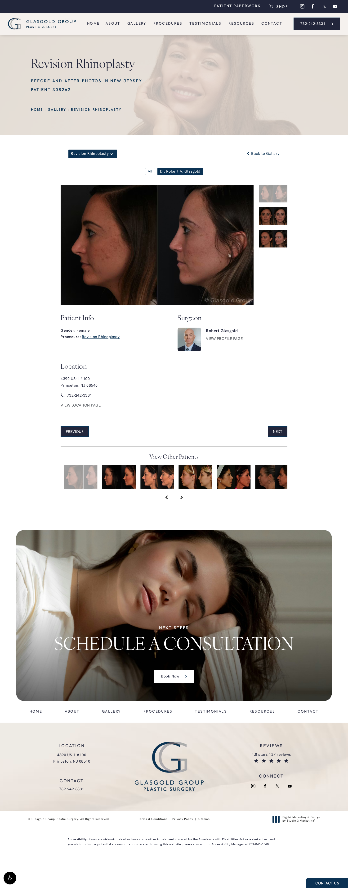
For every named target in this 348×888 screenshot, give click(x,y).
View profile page (224, 339)
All (150, 172)
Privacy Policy (182, 819)
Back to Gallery (265, 154)
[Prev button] (166, 498)
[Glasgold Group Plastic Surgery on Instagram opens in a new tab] (302, 6)
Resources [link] (241, 24)
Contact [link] (271, 24)
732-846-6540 (259, 844)
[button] (10, 878)
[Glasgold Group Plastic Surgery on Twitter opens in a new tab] (324, 6)
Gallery (57, 110)
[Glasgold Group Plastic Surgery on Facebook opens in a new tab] (313, 6)
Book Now (170, 676)
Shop (281, 6)
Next (277, 432)
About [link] (113, 24)
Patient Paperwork (237, 6)
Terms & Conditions (153, 819)
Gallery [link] (136, 24)
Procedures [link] (167, 24)
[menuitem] (302, 6)
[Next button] (181, 498)
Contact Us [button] (327, 883)
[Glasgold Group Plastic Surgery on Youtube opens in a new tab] (335, 6)
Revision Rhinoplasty (96, 110)
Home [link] (93, 24)
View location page (81, 405)
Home (37, 110)
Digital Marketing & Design (301, 819)
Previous (75, 432)
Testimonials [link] (205, 24)
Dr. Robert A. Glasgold (180, 172)
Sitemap (204, 819)
